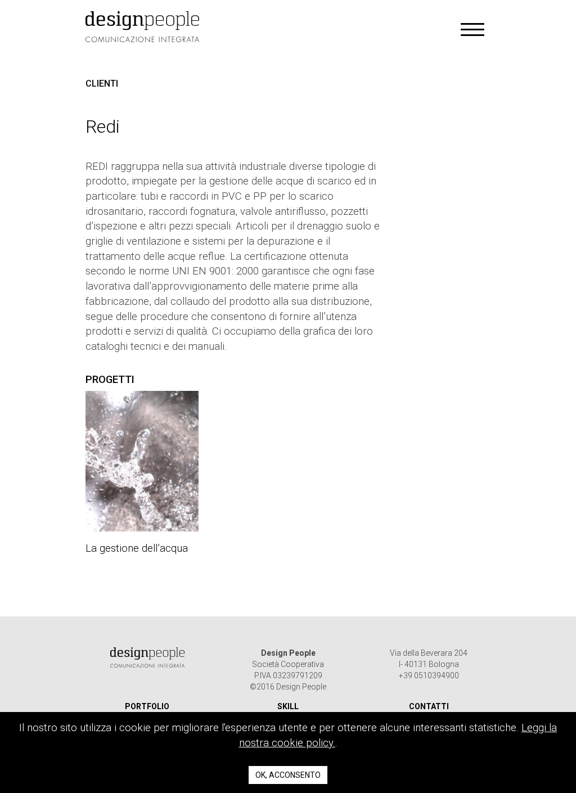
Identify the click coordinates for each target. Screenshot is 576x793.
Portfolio (147, 706)
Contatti (429, 706)
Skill (288, 706)
